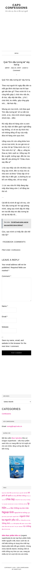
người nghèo (9, 516)
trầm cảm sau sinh (9, 526)
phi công (28, 520)
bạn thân (14, 492)
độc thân (8, 529)
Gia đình (5, 504)
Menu (17, 53)
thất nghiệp (16, 523)
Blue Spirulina (17, 438)
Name (5, 306)
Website (5, 327)
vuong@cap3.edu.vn (14, 426)
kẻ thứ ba (21, 504)
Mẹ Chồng (15, 508)
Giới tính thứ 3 (11, 504)
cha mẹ (3, 499)
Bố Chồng (13, 495)
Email (5, 317)
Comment (6, 276)
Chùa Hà (17, 499)
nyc (20, 520)
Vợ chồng (27, 526)
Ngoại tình (8, 512)
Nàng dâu (23, 520)
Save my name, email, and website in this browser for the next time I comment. (14, 343)
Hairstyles (17, 569)
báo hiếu (9, 493)
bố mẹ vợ (28, 495)
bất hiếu (25, 492)
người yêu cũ (11, 519)
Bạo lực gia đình (19, 492)
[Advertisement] (16, 33)
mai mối (8, 508)
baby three (4, 492)
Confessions (15, 250)
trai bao (26, 523)
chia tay (10, 499)
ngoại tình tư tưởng (20, 512)
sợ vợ (11, 523)
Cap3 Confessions (16, 6)
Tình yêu (16, 526)
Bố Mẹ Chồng (21, 495)
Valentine (21, 526)
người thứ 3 (16, 516)
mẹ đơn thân (24, 508)
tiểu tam (22, 523)
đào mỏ (4, 529)
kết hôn (25, 504)
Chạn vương (23, 499)
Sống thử (6, 523)
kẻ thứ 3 (16, 504)
